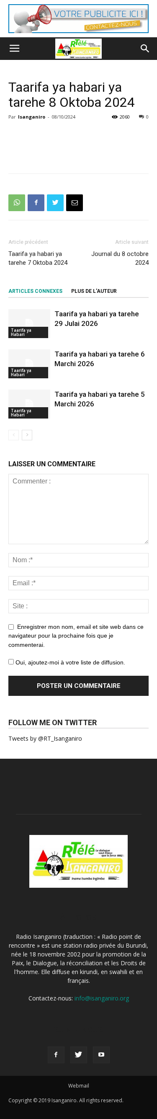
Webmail (78, 1085)
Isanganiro (31, 117)
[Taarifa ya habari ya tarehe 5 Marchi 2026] (29, 404)
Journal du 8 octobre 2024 (120, 258)
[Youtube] (101, 1055)
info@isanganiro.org (102, 998)
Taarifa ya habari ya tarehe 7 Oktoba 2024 (37, 258)
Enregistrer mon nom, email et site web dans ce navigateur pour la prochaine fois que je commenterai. (76, 636)
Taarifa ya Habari (21, 332)
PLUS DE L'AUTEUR (94, 291)
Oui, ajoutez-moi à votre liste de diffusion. (69, 662)
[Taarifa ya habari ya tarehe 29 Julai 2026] (29, 323)
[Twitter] (78, 1055)
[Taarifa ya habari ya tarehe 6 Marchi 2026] (29, 363)
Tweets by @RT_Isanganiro (45, 738)
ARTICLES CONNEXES (35, 291)
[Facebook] (56, 1055)
